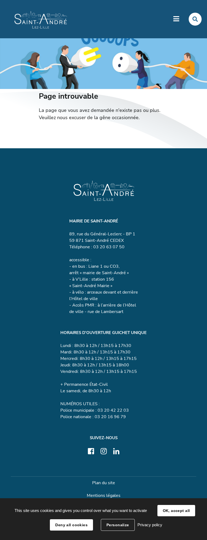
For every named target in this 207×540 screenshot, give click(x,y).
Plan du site (103, 483)
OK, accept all (176, 510)
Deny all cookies (71, 525)
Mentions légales (103, 495)
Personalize (117, 525)
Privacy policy (149, 524)
